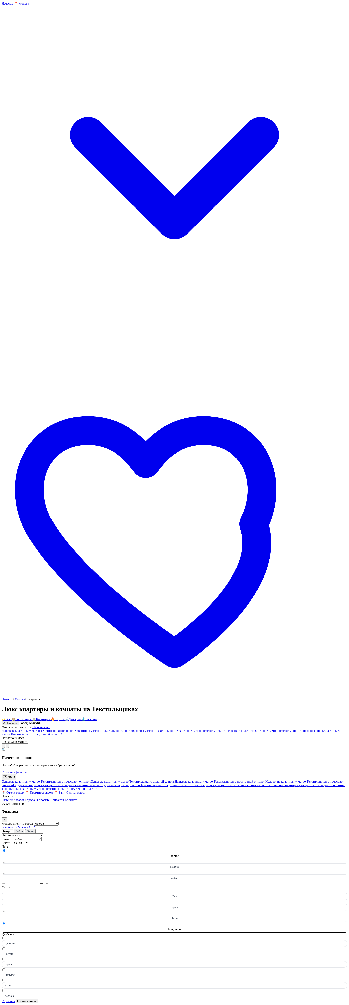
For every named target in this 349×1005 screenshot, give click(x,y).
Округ (30, 831)
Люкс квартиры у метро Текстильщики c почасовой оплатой (234, 785)
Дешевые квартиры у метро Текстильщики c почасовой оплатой (46, 781)
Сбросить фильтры (14, 772)
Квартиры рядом (39, 792)
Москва (20, 699)
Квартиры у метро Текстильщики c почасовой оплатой (214, 730)
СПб (32, 827)
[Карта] (7, 746)
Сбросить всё (41, 727)
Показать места (26, 1001)
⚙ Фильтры (10, 723)
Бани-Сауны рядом (69, 792)
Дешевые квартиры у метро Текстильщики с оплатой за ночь (132, 781)
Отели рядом (13, 792)
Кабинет (71, 800)
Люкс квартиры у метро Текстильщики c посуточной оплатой (54, 788)
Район (19, 831)
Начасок (7, 699)
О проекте (43, 800)
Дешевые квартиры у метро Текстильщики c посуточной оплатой (220, 781)
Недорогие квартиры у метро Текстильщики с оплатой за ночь (56, 785)
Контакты (57, 800)
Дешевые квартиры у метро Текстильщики (31, 730)
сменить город (23, 823)
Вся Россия (9, 827)
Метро (7, 831)
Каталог (18, 800)
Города (30, 800)
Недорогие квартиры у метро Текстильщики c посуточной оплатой (145, 785)
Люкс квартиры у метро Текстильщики (149, 730)
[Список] (3, 746)
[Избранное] (174, 695)
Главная (7, 800)
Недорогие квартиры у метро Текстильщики (91, 730)
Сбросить (8, 1001)
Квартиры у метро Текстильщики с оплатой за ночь (288, 730)
